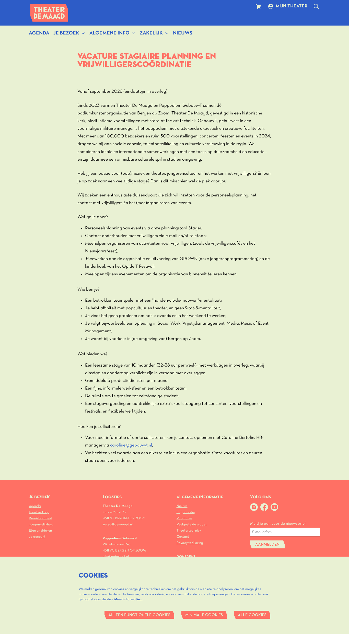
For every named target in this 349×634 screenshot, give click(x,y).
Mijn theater (291, 6)
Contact (183, 536)
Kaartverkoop (39, 512)
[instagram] (254, 507)
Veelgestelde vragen (192, 524)
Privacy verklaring (190, 543)
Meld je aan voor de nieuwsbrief (278, 523)
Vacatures (184, 518)
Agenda (35, 506)
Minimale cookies (204, 615)
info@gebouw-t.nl (116, 556)
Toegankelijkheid (41, 524)
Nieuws (182, 506)
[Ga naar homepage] (49, 13)
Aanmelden (267, 544)
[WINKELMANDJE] (258, 6)
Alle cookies (252, 615)
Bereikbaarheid (40, 518)
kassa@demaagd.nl (118, 524)
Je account (37, 536)
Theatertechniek (189, 530)
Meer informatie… (128, 599)
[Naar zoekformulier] (316, 6)
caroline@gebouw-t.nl (131, 445)
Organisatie (186, 512)
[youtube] (274, 507)
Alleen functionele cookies (139, 615)
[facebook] (264, 507)
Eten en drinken (40, 530)
